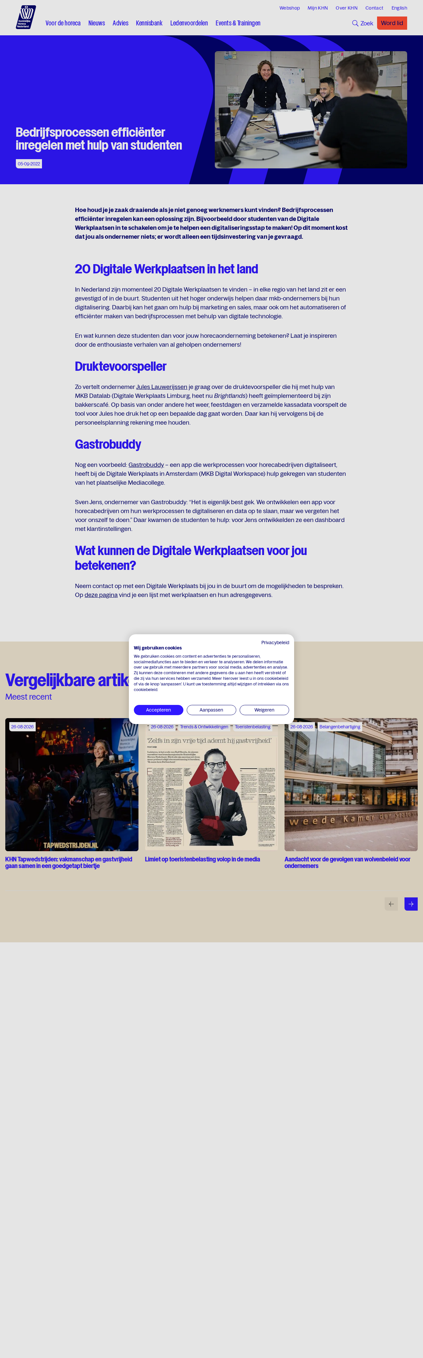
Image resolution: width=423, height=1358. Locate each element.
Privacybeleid (275, 642)
